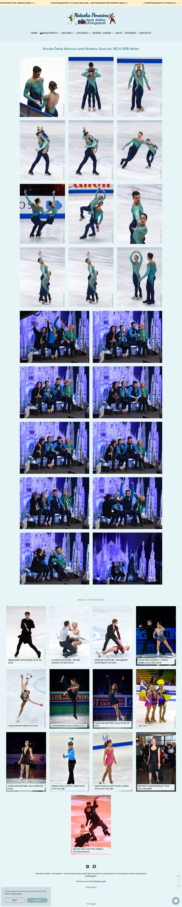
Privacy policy (91, 887)
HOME (34, 32)
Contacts (145, 32)
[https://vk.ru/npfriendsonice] (87, 866)
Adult (119, 32)
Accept (37, 900)
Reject (15, 900)
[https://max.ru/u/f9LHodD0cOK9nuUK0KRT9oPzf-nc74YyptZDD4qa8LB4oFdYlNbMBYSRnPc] (94, 866)
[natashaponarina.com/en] (91, 19)
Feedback (130, 32)
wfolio (93, 904)
